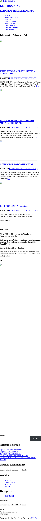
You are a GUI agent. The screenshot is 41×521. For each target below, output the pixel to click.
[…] (37, 86)
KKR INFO (9, 19)
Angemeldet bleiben (10, 512)
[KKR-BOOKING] (7, 1)
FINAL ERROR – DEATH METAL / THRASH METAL (17, 72)
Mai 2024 (8, 486)
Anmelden (4, 514)
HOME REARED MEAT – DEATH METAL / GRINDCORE (17, 121)
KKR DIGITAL (10, 21)
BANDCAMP (10, 23)
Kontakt (7, 15)
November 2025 (10, 480)
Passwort (3, 509)
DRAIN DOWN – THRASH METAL (14, 456)
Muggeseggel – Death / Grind (10, 454)
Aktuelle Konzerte (11, 17)
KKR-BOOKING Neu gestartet (14, 206)
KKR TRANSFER (12, 27)
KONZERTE (9, 496)
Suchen (2, 435)
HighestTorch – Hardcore (9, 452)
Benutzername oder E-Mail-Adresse (13, 505)
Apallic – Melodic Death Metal (11, 450)
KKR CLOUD (10, 25)
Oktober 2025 (10, 482)
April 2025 (8, 484)
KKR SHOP (9, 30)
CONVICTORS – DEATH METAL (16, 164)
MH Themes (35, 518)
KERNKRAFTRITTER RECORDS (22, 78)
